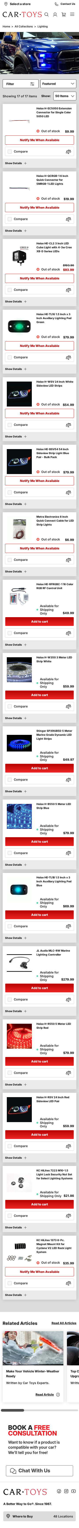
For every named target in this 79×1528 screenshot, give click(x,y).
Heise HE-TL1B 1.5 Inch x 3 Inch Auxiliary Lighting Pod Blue (54, 881)
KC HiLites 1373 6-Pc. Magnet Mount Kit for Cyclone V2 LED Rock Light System (54, 1246)
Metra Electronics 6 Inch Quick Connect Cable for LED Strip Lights (55, 520)
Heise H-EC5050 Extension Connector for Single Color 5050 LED (54, 112)
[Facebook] (59, 1492)
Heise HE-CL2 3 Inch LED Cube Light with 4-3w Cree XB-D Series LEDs (54, 247)
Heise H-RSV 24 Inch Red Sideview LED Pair (52, 1099)
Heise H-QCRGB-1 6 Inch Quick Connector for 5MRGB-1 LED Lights (52, 179)
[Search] (46, 14)
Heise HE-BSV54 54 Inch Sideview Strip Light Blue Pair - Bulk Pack (52, 453)
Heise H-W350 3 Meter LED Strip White (54, 659)
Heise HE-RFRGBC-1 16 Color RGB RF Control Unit (54, 586)
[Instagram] (66, 1492)
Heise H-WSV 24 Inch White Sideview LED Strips (54, 383)
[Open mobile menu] (72, 14)
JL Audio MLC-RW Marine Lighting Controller (53, 952)
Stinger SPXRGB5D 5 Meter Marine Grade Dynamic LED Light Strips (54, 734)
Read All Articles (64, 1323)
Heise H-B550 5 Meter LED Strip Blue (53, 806)
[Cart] (63, 14)
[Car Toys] (22, 14)
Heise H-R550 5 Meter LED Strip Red (53, 1025)
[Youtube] (73, 1492)
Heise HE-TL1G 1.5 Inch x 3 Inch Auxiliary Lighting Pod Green (54, 318)
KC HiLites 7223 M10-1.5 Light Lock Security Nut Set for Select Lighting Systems (54, 1174)
